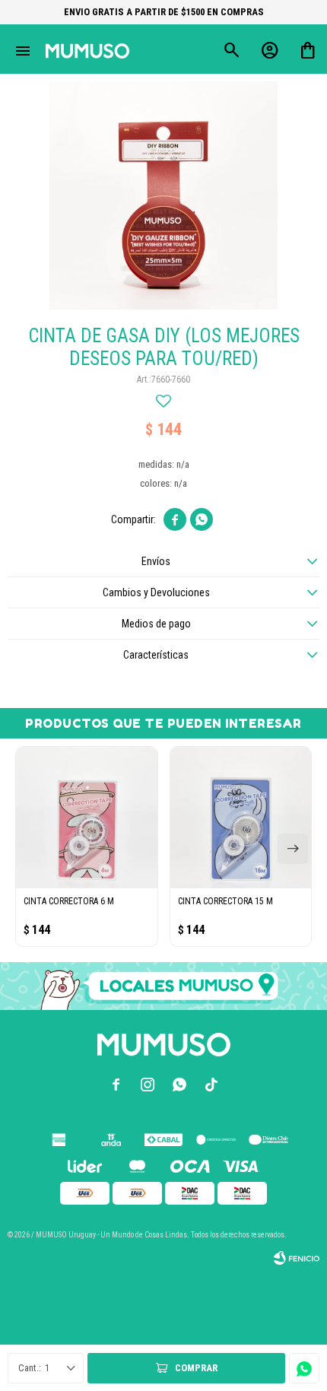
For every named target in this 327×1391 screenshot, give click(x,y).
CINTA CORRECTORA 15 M (225, 901)
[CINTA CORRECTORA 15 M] (241, 817)
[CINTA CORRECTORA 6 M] (86, 817)
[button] (293, 849)
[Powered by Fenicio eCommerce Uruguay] (296, 1258)
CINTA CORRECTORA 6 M (69, 901)
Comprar (196, 1368)
